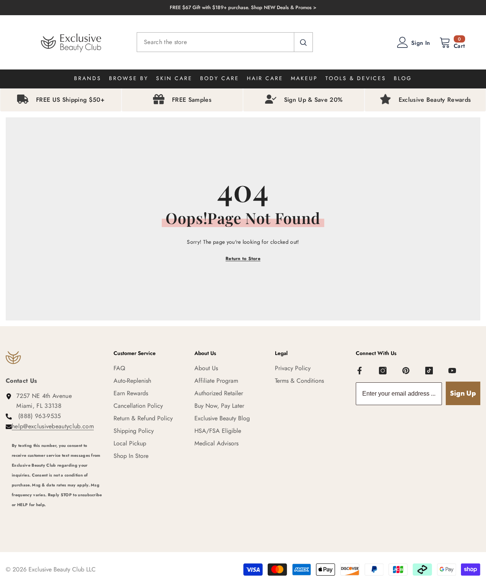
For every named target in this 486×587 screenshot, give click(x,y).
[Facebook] (359, 370)
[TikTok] (429, 370)
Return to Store (243, 258)
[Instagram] (382, 370)
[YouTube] (452, 370)
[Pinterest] (406, 370)
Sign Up (463, 393)
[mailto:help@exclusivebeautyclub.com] (57, 515)
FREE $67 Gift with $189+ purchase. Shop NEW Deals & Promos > (243, 7)
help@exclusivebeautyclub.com (53, 426)
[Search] (225, 42)
